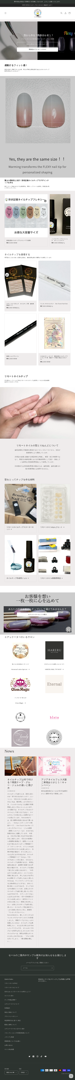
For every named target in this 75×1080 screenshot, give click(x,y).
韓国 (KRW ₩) (10, 1072)
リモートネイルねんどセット (51, 527)
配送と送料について (11, 1024)
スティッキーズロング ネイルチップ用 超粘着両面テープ (20, 304)
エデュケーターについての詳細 (37, 620)
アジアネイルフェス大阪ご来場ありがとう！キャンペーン (54, 782)
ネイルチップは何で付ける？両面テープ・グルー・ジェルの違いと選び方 (20, 784)
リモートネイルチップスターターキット (20, 528)
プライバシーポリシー (11, 1016)
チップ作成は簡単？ (11, 1000)
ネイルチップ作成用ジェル (16, 578)
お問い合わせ (9, 1045)
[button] (5, 13)
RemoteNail (67, 1073)
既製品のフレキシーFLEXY (37, 49)
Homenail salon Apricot (19, 669)
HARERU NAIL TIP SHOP (53, 669)
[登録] (52, 968)
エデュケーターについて (12, 1004)
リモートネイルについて (12, 987)
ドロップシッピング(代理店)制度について (17, 1033)
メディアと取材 (9, 1037)
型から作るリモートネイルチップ (37, 44)
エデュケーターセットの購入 (37, 614)
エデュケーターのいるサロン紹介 (15, 1029)
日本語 (23, 1072)
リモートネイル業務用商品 (50, 578)
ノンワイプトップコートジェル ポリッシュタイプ (60, 239)
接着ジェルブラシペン (12, 356)
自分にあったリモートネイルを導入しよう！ (18, 991)
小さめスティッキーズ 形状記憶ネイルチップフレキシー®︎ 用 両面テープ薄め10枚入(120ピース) (54, 358)
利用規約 (7, 1008)
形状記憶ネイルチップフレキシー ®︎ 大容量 (18, 240)
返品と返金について (11, 1012)
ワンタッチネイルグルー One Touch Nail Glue (54, 304)
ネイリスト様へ (9, 996)
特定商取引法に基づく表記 (13, 1020)
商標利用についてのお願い (13, 1041)
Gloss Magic (19, 703)
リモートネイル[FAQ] (11, 983)
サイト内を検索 (9, 1049)
